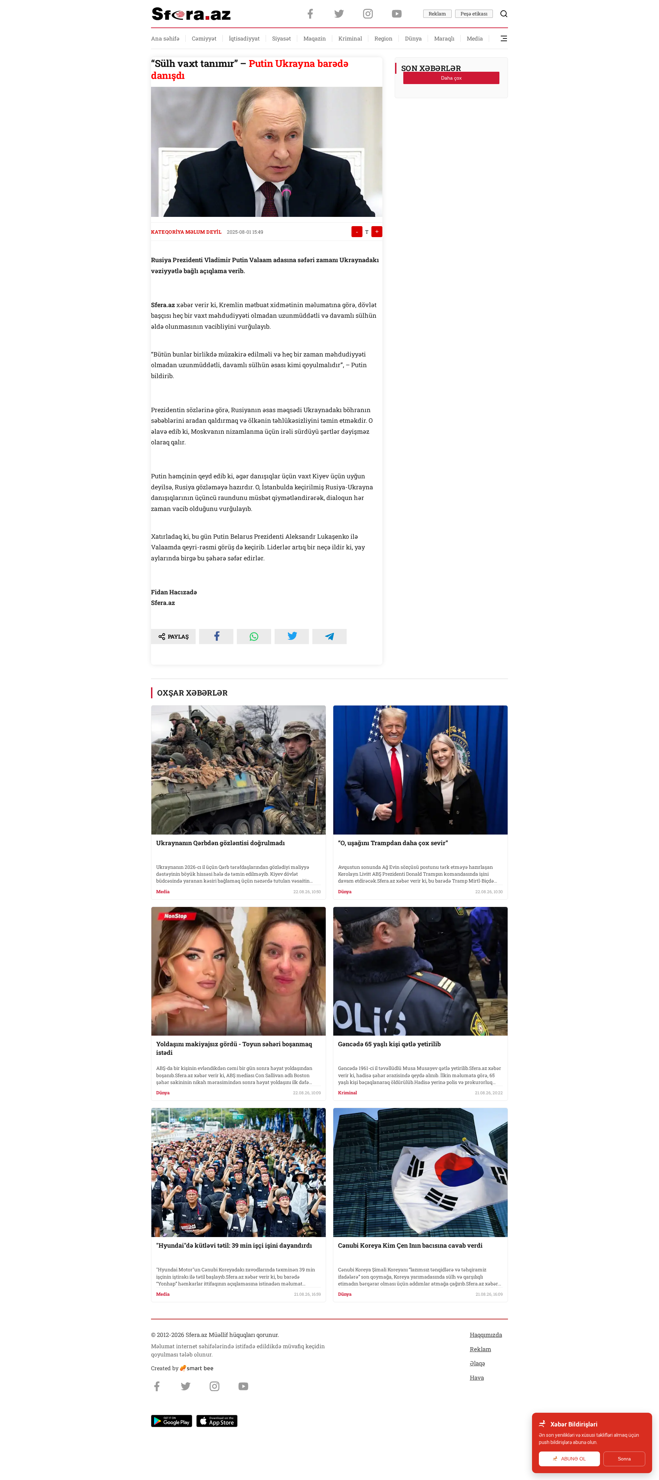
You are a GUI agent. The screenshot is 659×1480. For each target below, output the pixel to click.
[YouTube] (397, 14)
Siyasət (281, 38)
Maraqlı (444, 38)
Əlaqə (477, 1363)
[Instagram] (368, 14)
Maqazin (314, 38)
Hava (477, 1378)
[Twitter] (339, 14)
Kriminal (350, 38)
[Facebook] (310, 14)
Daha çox (451, 78)
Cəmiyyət (204, 38)
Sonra (624, 1458)
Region (383, 38)
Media (475, 38)
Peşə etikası (474, 13)
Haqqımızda (486, 1335)
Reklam (437, 13)
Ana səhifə (165, 38)
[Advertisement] (451, 120)
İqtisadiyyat (244, 38)
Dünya (413, 38)
